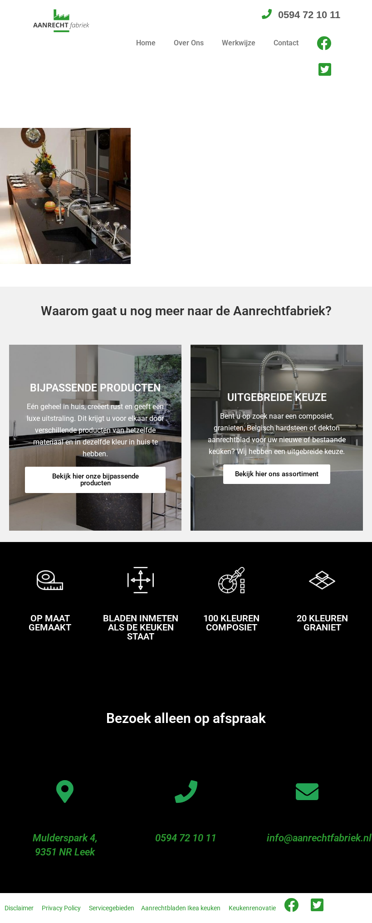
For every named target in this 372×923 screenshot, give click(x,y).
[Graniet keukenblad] (65, 195)
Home (146, 43)
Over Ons (189, 43)
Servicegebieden (111, 908)
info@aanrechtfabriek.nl (319, 838)
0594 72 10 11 (185, 838)
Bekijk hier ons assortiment (276, 474)
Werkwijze (238, 43)
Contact (286, 43)
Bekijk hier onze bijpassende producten (95, 479)
